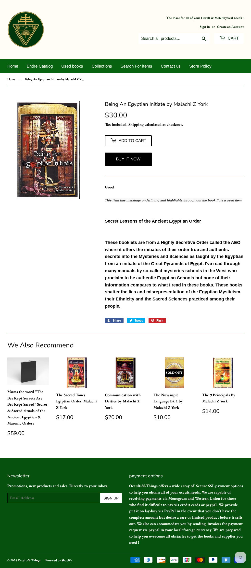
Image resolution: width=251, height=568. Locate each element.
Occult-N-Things (29, 560)
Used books (72, 66)
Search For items (136, 66)
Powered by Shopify (58, 560)
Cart (232, 38)
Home (12, 66)
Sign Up (111, 498)
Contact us (171, 66)
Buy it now (128, 159)
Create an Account (230, 26)
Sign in (205, 26)
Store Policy (200, 66)
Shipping (136, 124)
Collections (102, 66)
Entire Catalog (40, 66)
